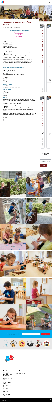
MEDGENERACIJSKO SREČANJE (42, 115)
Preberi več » (43, 67)
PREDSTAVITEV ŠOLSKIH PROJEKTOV (42, 47)
